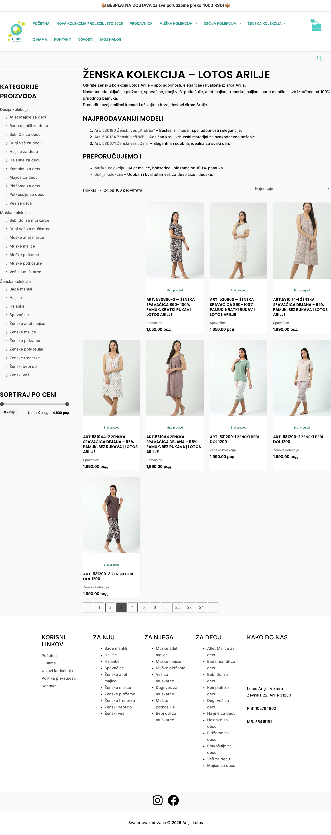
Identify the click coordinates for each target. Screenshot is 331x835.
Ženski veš (19, 375)
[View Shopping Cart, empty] (316, 31)
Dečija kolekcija (220, 23)
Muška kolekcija (175, 23)
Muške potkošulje (25, 263)
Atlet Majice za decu (28, 117)
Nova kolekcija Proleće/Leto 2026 (90, 23)
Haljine (15, 297)
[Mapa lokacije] (269, 662)
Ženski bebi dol (23, 366)
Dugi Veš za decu (25, 143)
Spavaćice (19, 315)
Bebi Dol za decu (25, 134)
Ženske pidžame (24, 340)
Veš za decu (20, 203)
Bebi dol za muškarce (29, 220)
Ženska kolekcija (264, 23)
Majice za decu (23, 177)
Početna (41, 23)
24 (201, 607)
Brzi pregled (175, 290)
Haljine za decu (23, 151)
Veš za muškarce (25, 272)
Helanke (17, 306)
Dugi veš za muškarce (29, 229)
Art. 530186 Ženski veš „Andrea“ (124, 130)
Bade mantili (20, 289)
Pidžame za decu (25, 186)
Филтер (9, 412)
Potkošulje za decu (26, 194)
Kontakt (62, 39)
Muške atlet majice (26, 237)
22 (177, 607)
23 (189, 607)
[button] (319, 58)
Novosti (85, 39)
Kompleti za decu (25, 169)
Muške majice (22, 246)
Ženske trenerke (24, 358)
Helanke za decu (25, 160)
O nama (40, 39)
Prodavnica (141, 23)
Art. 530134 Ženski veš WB (119, 137)
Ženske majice (22, 332)
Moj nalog (110, 39)
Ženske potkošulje (26, 349)
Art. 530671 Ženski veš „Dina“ (121, 143)
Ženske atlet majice (27, 323)
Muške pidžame (24, 254)
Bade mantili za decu (28, 125)
